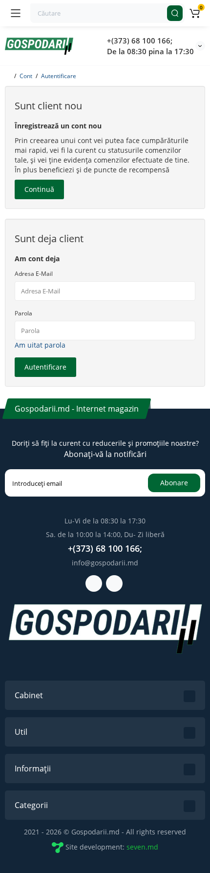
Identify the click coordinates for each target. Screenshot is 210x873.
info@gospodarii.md (105, 562)
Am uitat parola (40, 345)
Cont (26, 76)
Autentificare (58, 76)
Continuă (39, 189)
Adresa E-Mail (34, 274)
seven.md (142, 847)
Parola (23, 313)
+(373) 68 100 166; (139, 40)
